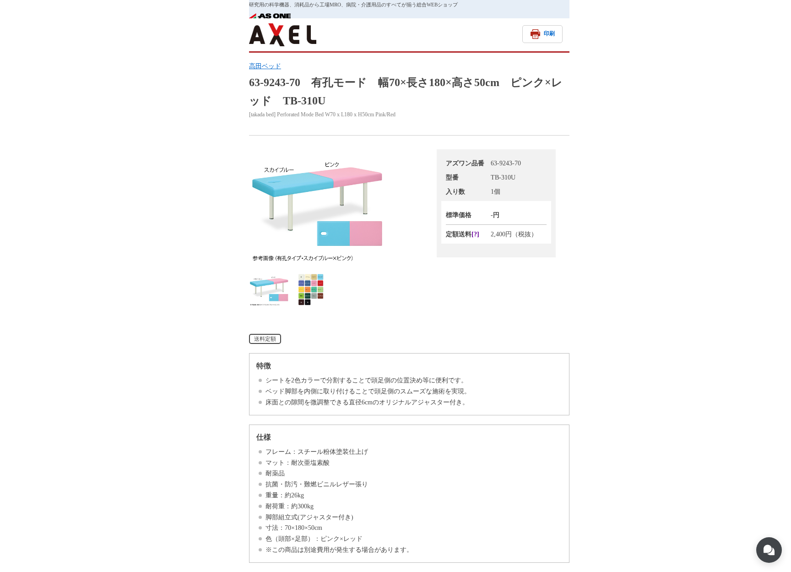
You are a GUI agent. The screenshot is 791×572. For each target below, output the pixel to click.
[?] (475, 234)
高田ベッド (265, 66)
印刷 (549, 33)
